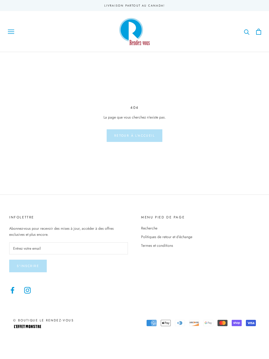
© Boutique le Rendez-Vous (43, 320)
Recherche (149, 228)
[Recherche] (247, 31)
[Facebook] (12, 290)
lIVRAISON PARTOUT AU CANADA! (134, 5)
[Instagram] (27, 290)
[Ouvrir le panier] (258, 32)
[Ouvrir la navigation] (11, 31)
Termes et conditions (157, 245)
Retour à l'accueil (134, 135)
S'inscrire (28, 266)
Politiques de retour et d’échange (166, 236)
